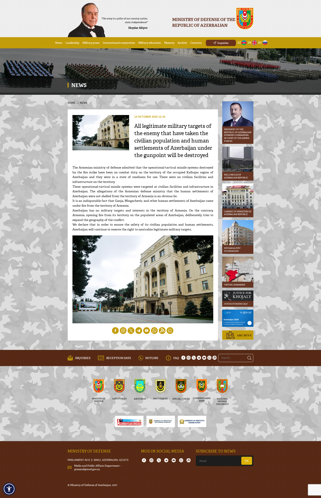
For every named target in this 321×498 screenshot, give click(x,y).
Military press (91, 42)
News (58, 42)
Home (71, 102)
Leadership (72, 42)
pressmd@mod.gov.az (87, 469)
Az (239, 42)
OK (247, 460)
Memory (169, 42)
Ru (260, 42)
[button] (9, 489)
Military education (149, 42)
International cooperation (119, 42)
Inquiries (222, 43)
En (249, 42)
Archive (182, 42)
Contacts (196, 42)
